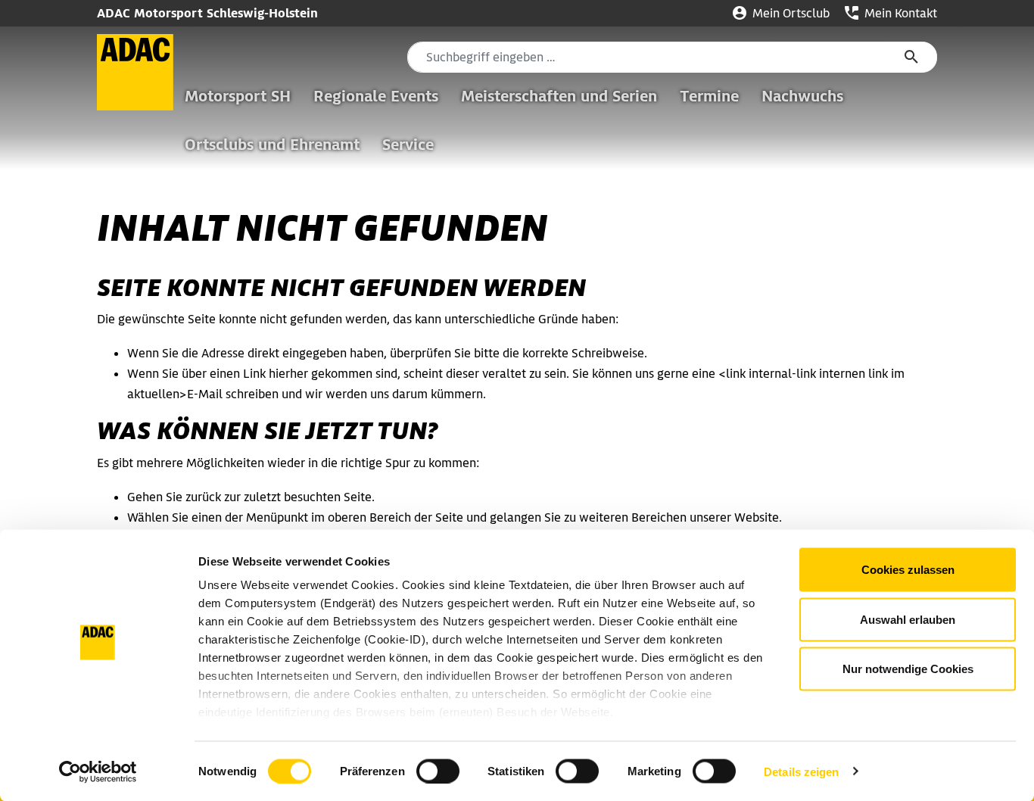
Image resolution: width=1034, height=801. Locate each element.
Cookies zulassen (908, 569)
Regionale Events (375, 96)
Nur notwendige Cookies (907, 668)
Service (408, 144)
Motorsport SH (238, 96)
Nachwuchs (802, 96)
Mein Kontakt (899, 13)
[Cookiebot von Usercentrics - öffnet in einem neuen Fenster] (98, 771)
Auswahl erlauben (907, 618)
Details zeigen (801, 771)
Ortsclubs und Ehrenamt (272, 144)
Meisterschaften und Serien (559, 96)
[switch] (437, 771)
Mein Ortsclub (789, 13)
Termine (709, 96)
